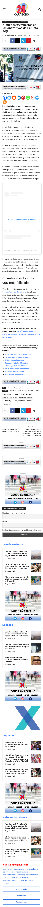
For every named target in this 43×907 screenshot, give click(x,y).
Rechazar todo (21, 902)
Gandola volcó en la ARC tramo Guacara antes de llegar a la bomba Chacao (16, 554)
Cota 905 (30, 391)
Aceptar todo (21, 889)
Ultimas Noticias (22, 22)
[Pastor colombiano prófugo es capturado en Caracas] (36, 660)
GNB (37, 391)
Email (4, 521)
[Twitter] (9, 98)
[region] (21, 884)
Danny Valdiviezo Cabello (15, 388)
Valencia (29, 401)
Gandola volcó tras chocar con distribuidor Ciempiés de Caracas (17, 647)
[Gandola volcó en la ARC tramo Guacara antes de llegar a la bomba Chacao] (36, 554)
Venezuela (6, 404)
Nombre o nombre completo (13, 513)
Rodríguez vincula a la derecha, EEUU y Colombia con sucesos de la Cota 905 (21, 334)
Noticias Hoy (7, 401)
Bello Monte (22, 391)
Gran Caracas (7, 394)
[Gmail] (33, 98)
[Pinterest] (28, 40)
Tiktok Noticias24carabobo (16, 374)
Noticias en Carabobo (25, 397)
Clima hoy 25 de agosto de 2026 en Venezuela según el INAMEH (17, 579)
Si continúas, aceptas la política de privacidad (22, 530)
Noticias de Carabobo (9, 397)
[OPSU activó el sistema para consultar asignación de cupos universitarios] (36, 567)
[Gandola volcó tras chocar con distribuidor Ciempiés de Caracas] (36, 648)
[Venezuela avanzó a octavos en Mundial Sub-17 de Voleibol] (36, 745)
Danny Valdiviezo (10, 35)
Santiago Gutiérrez (19, 401)
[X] (17, 40)
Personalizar (21, 895)
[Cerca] (40, 862)
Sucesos (12, 22)
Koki (22, 394)
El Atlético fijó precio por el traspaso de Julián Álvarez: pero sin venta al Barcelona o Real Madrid (16, 758)
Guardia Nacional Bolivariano (14, 292)
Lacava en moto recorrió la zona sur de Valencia (11, 430)
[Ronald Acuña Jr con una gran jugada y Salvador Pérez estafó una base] (36, 772)
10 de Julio (12, 391)
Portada (5, 22)
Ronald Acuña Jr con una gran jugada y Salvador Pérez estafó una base (16, 771)
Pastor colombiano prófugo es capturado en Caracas (16, 659)
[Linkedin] (19, 98)
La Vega (28, 394)
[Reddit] (14, 98)
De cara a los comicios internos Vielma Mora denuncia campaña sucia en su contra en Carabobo (32, 432)
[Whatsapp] (28, 98)
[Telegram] (23, 40)
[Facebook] (12, 40)
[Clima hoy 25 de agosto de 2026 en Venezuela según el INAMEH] (36, 580)
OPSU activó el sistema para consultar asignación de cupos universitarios (17, 566)
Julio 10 (16, 394)
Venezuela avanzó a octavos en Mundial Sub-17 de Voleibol (17, 744)
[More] (34, 40)
